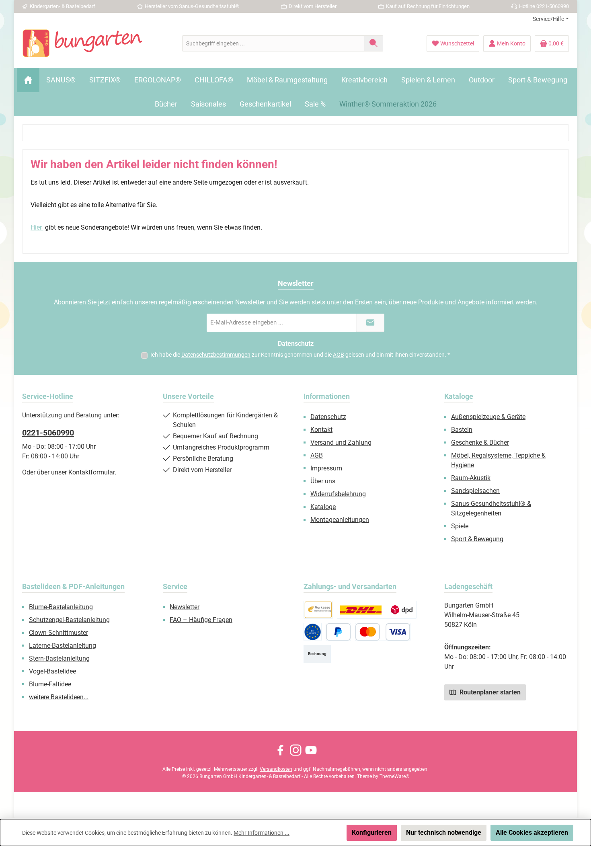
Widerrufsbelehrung (338, 494)
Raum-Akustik (470, 478)
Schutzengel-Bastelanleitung (69, 620)
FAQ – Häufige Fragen (201, 620)
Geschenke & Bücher (480, 442)
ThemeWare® (394, 776)
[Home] (28, 80)
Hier (37, 227)
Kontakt (321, 429)
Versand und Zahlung (340, 442)
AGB (338, 354)
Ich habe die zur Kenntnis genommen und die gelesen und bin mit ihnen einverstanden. (300, 354)
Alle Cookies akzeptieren (532, 832)
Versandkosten (276, 769)
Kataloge (323, 507)
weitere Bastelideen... (58, 697)
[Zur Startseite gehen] (82, 43)
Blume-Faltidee (50, 684)
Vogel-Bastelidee (52, 671)
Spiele (459, 526)
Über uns (322, 481)
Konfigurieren (372, 832)
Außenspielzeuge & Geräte (488, 417)
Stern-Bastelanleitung (59, 658)
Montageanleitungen (339, 520)
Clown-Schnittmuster (58, 633)
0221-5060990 (48, 432)
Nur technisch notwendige (443, 832)
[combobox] (273, 43)
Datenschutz (328, 417)
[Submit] (370, 323)
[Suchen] (373, 43)
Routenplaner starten (489, 692)
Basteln (461, 429)
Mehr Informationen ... (261, 833)
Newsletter (184, 607)
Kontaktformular (91, 472)
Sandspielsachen (475, 491)
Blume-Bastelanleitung (61, 607)
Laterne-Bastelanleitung (62, 645)
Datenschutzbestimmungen (215, 354)
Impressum (326, 468)
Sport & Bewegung (477, 539)
